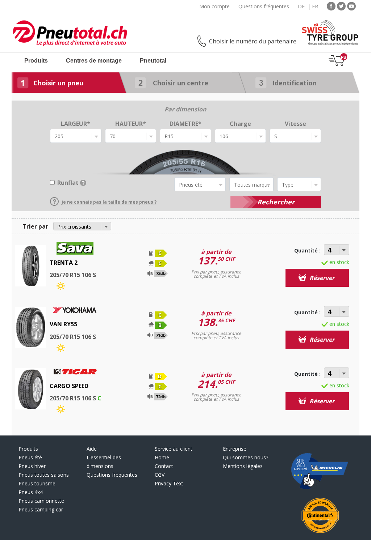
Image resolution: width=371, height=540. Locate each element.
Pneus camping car (40, 509)
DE (301, 6)
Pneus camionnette (41, 500)
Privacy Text (169, 483)
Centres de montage (94, 61)
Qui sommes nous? (245, 457)
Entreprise (234, 448)
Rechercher (276, 201)
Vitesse (295, 124)
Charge (240, 124)
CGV (159, 474)
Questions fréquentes (263, 6)
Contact (164, 466)
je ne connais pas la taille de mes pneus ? (109, 202)
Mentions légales (243, 466)
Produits (36, 61)
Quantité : (307, 250)
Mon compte (214, 6)
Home (162, 457)
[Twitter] (341, 5)
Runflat (68, 183)
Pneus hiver (32, 466)
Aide (92, 448)
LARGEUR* (75, 124)
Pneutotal (153, 61)
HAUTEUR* (130, 124)
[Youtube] (351, 5)
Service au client (173, 448)
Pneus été (30, 457)
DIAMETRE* (185, 124)
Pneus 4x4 (30, 492)
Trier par (35, 226)
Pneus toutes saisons (43, 474)
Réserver (321, 278)
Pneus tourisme (36, 483)
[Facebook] (331, 5)
